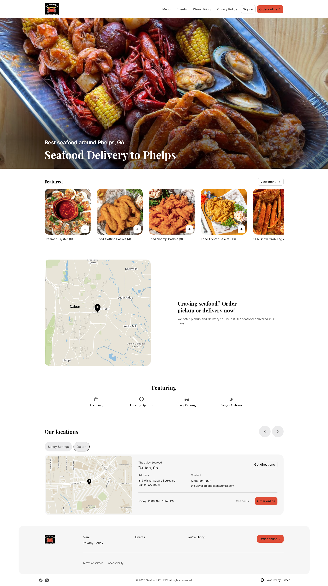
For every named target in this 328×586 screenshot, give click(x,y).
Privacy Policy (227, 9)
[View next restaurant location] (278, 431)
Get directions (264, 464)
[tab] (58, 446)
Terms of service (93, 563)
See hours (242, 501)
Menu (166, 9)
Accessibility (116, 563)
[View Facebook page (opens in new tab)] (40, 580)
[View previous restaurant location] (265, 431)
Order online (266, 501)
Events (182, 9)
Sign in (248, 9)
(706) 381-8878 (201, 481)
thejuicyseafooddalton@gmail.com (212, 486)
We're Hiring (202, 9)
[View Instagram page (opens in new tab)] (47, 580)
